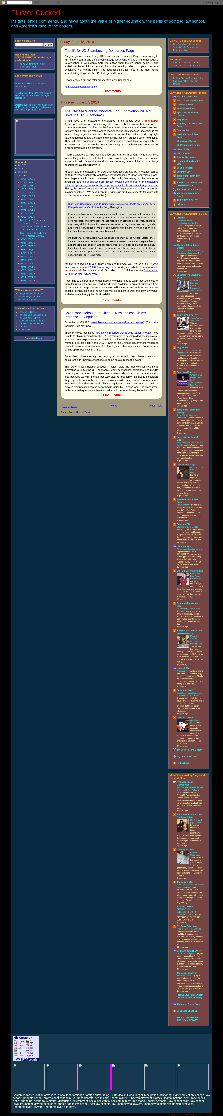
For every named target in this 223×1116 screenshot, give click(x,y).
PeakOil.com (24, 329)
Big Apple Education (187, 926)
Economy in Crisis (27, 312)
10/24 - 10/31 (27, 186)
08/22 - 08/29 (27, 203)
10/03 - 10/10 (27, 196)
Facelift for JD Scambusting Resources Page (99, 51)
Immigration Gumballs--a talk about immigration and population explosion (32, 296)
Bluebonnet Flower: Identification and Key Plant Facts (188, 223)
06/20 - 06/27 (27, 213)
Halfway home (183, 505)
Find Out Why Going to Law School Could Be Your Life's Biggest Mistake (186, 47)
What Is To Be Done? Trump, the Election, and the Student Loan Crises (196, 380)
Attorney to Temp (185, 849)
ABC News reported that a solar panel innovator (123, 332)
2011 (21, 172)
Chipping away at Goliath (187, 527)
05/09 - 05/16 (27, 250)
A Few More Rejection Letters (189, 549)
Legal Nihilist (183, 149)
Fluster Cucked (35, 13)
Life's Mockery (184, 153)
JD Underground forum (188, 145)
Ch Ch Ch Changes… (186, 953)
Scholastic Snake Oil (187, 1011)
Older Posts (155, 405)
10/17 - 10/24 (27, 189)
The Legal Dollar (185, 882)
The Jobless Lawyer (187, 973)
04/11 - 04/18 (27, 263)
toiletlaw (181, 204)
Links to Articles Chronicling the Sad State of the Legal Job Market (188, 81)
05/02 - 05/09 (27, 253)
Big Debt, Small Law (187, 96)
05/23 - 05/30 (27, 243)
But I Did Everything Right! (190, 100)
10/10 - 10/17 (27, 193)
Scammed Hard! (185, 168)
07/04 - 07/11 (27, 210)
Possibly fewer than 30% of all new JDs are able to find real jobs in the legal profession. (33, 95)
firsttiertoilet (183, 130)
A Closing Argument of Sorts (189, 609)
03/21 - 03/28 (27, 274)
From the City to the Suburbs (189, 929)
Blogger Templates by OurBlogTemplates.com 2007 (190, 1115)
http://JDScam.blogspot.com (81, 86)
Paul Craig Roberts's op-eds (31, 321)
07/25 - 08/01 (27, 206)
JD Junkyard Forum (27, 67)
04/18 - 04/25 (27, 260)
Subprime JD (183, 172)
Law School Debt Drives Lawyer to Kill (196, 576)
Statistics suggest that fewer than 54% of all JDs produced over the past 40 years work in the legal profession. (34, 107)
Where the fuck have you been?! (196, 469)
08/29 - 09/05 (27, 199)
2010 (21, 175)
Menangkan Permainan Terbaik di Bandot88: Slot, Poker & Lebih (190, 790)
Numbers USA (25, 326)
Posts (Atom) (83, 412)
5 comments (111, 91)
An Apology (182, 671)
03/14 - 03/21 (27, 277)
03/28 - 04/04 (27, 270)
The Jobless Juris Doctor (189, 189)
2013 (21, 165)
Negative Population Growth (31, 323)
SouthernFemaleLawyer (189, 951)
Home (113, 405)
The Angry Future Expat (188, 1004)
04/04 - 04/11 (27, 267)
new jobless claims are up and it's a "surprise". (117, 322)
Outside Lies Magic (186, 157)
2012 (21, 168)
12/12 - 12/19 (27, 179)
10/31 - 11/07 (27, 182)
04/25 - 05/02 (27, 256)
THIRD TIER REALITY (187, 200)
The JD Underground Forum (31, 64)
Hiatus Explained (184, 976)
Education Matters (186, 108)
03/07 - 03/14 (27, 281)
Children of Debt (185, 104)
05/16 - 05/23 (27, 246)
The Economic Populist (29, 318)
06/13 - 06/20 (27, 217)
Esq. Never (182, 119)
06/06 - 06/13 (27, 239)
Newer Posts (69, 407)
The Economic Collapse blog (32, 315)
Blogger (40, 338)
